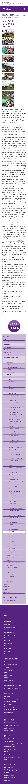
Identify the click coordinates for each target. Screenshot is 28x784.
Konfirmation (12, 493)
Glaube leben (7, 592)
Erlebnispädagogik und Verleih (13, 744)
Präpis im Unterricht (13, 435)
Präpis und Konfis (9, 747)
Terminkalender (9, 741)
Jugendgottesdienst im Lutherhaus (14, 496)
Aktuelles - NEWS (9, 739)
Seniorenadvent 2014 (14, 412)
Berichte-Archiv (8, 680)
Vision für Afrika (12, 474)
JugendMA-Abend (13, 522)
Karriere (8, 572)
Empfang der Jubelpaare (14, 517)
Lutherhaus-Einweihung (14, 460)
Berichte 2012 (12, 538)
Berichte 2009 (12, 545)
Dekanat (5, 339)
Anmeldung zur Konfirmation (14, 367)
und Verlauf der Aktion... (10, 600)
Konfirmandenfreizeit (14, 510)
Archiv (3, 17)
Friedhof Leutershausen (13, 562)
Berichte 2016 (12, 388)
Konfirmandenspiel (13, 442)
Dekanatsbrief (8, 646)
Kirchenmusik (10, 558)
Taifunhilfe (12, 531)
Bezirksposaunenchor (10, 728)
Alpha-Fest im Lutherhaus (15, 421)
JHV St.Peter (11, 524)
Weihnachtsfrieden (13, 398)
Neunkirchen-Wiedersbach (11, 579)
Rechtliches (7, 648)
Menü (8, 9)
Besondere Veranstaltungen (12, 685)
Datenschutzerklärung (10, 654)
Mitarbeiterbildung (9, 752)
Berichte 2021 (8, 672)
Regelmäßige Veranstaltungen (13, 688)
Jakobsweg (7, 780)
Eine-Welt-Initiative (9, 775)
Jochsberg (8, 570)
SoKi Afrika (11, 513)
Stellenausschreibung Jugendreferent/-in (11, 575)
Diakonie (9, 560)
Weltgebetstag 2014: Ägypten (15, 508)
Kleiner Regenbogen (13, 479)
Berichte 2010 (12, 543)
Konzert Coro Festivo (14, 428)
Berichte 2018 (12, 384)
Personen (7, 630)
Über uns (7, 625)
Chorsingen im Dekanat (11, 725)
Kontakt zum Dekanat (10, 627)
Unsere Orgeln (8, 731)
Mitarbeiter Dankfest (14, 529)
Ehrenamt (7, 638)
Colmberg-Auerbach (9, 352)
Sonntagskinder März (14, 503)
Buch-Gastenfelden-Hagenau (11, 350)
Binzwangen (7, 347)
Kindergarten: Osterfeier (14, 491)
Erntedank (11, 438)
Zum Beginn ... (11, 597)
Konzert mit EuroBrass (14, 452)
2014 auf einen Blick (13, 395)
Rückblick (7, 754)
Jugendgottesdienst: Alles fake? (16, 414)
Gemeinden (12, 14)
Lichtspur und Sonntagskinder (16, 458)
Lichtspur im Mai (13, 486)
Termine (9, 369)
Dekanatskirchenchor (10, 723)
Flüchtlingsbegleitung (10, 770)
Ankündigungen (11, 372)
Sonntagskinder (12, 534)
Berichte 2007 (12, 550)
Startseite (6, 336)
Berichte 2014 (9, 17)
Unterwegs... (10, 565)
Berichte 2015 (12, 391)
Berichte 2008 (12, 548)
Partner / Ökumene (10, 778)
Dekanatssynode (9, 632)
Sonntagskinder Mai (13, 484)
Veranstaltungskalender (11, 664)
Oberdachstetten (8, 581)
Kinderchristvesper (13, 400)
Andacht (6, 667)
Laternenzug (12, 431)
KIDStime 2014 (12, 449)
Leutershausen (17, 15)
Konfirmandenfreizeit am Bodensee (15, 455)
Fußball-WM (12, 470)
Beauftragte (7, 640)
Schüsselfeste (12, 465)
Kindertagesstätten (12, 555)
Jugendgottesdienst (10, 749)
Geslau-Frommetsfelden (10, 355)
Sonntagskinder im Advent (15, 407)
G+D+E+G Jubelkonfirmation (15, 477)
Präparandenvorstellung (14, 445)
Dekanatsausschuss (10, 635)
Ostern (10, 489)
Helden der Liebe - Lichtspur (15, 515)
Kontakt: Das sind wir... (13, 567)
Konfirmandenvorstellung (15, 506)
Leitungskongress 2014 (14, 520)
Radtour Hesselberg (13, 472)
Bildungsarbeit (8, 767)
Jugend (5, 589)
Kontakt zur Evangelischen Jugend (12, 758)
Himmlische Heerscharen (15, 419)
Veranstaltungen (8, 342)
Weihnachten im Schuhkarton (16, 424)
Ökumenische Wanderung (15, 440)
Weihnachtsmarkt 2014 (14, 405)
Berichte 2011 (12, 541)
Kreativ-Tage (12, 527)
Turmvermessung (13, 463)
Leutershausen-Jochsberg (7, 15)
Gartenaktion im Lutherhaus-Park (16, 481)
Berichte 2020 (11, 377)
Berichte (24, 15)
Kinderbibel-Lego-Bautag (14, 426)
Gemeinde (9, 553)
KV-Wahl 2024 (8, 683)
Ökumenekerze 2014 (13, 417)
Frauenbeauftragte (9, 643)
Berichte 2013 (12, 536)
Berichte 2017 (12, 386)
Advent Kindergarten (14, 409)
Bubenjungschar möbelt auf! (15, 467)
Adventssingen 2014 (13, 402)
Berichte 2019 (12, 381)
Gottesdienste (10, 364)
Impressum (7, 651)
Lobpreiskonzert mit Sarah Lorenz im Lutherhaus (17, 500)
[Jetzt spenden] (14, 326)
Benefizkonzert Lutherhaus (15, 447)
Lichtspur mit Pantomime (15, 433)
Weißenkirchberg (8, 584)
